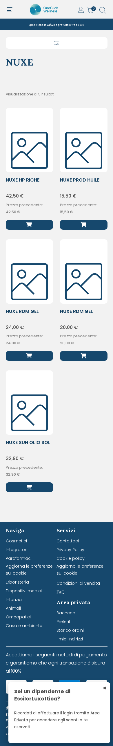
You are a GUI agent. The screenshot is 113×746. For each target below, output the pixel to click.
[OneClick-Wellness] (44, 9)
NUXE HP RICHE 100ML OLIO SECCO (28, 183)
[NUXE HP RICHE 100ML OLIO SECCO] (29, 225)
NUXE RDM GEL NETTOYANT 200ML (82, 314)
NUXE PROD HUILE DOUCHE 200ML (79, 183)
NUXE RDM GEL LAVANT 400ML (23, 314)
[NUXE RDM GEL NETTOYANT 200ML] (83, 356)
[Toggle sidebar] (56, 43)
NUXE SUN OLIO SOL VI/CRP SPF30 (28, 445)
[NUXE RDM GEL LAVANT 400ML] (29, 356)
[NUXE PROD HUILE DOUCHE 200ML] (83, 225)
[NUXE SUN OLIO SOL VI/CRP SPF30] (29, 487)
